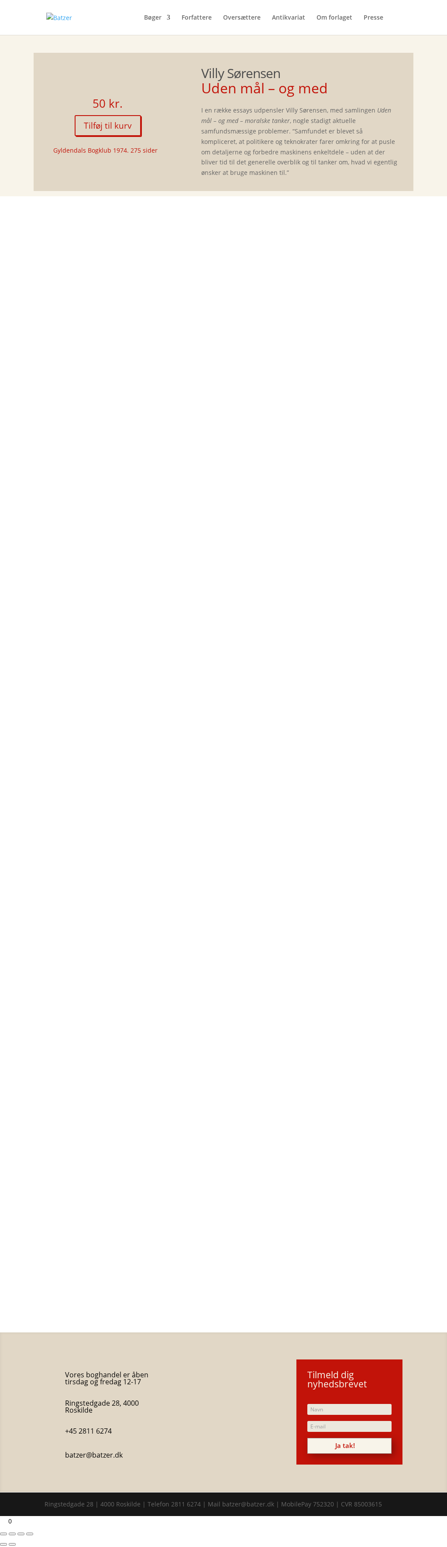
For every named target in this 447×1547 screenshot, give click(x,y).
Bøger (153, 17)
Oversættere (242, 17)
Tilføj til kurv (108, 125)
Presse (373, 17)
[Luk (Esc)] (29, 1534)
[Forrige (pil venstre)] (3, 1544)
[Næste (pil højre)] (12, 1544)
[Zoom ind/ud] (3, 1534)
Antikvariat (288, 17)
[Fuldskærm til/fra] (12, 1534)
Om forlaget (334, 17)
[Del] (20, 1534)
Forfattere (197, 17)
